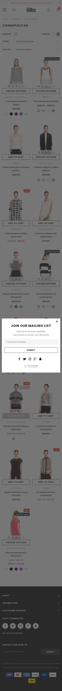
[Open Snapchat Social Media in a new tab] (40, 359)
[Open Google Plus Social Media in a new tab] (35, 359)
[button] (57, 321)
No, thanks (33, 365)
